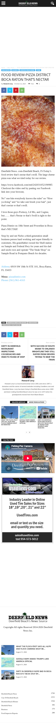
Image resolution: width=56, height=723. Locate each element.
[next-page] (29, 432)
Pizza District (33, 323)
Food (38, 70)
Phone (4, 280)
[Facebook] (4, 90)
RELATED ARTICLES (18, 402)
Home (3, 67)
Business (15, 70)
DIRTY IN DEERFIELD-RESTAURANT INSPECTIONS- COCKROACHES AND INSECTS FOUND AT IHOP (13, 351)
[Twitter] (10, 90)
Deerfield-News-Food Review (17, 323)
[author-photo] (28, 372)
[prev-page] (26, 432)
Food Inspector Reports (9, 713)
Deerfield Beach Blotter (9, 702)
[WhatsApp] (21, 90)
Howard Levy (8, 84)
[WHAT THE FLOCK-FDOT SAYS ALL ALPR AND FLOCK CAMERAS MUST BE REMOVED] (9, 412)
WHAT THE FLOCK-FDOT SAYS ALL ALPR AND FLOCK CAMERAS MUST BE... (33, 647)
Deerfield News (6, 706)
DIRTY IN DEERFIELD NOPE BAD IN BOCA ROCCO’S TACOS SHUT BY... (33, 672)
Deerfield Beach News (27, 70)
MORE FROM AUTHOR (36, 402)
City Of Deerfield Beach (9, 698)
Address (5, 266)
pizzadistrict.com (17, 276)
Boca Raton (10, 67)
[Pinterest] (15, 90)
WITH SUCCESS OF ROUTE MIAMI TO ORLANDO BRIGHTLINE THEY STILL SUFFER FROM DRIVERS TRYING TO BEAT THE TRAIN (43, 353)
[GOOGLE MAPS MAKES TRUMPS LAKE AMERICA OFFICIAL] (28, 412)
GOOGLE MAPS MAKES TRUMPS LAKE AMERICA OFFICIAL (28, 421)
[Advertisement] (28, 36)
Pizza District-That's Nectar (11, 325)
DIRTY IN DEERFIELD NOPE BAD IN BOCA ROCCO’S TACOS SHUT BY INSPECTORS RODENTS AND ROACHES (45, 424)
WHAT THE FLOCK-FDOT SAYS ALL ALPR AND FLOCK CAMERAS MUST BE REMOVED (9, 422)
